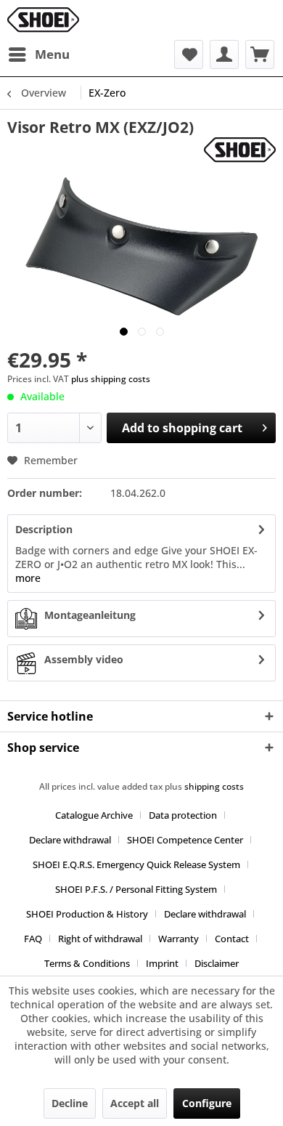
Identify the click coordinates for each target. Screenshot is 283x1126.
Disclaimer (216, 963)
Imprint (162, 963)
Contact (232, 938)
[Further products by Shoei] (240, 150)
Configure (206, 1103)
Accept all (134, 1103)
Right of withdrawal (100, 938)
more (28, 578)
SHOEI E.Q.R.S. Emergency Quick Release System (136, 864)
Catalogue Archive (94, 815)
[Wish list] (188, 54)
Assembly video (83, 659)
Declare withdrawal (70, 839)
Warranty (178, 938)
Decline (70, 1103)
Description (44, 529)
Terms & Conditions (87, 963)
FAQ (33, 938)
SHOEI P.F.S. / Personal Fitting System (136, 889)
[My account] (224, 54)
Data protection (183, 815)
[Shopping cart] (259, 54)
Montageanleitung (90, 615)
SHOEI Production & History (87, 913)
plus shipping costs (110, 379)
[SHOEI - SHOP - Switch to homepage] (43, 20)
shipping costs (214, 786)
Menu (52, 54)
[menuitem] (38, 54)
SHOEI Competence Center (185, 839)
